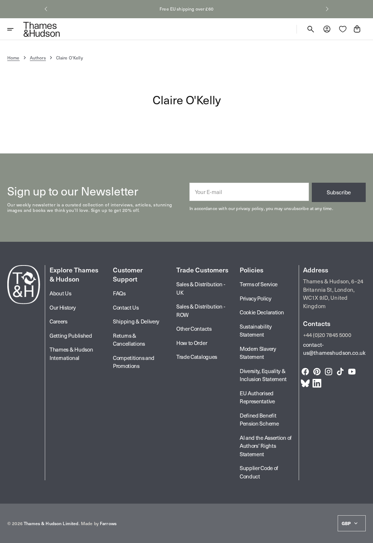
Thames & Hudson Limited (51, 523)
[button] (45, 9)
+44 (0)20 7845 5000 (327, 335)
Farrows (108, 523)
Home (13, 57)
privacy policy (249, 208)
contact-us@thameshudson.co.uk (334, 349)
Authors (38, 57)
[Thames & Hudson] (41, 29)
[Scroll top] (364, 534)
